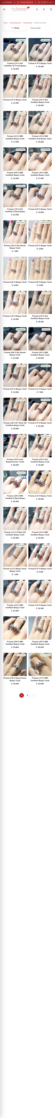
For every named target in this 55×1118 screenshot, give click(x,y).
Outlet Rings (27, 23)
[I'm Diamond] (20, 9)
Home (5, 23)
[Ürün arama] (37, 9)
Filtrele (16, 28)
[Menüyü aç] (4, 9)
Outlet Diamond (15, 23)
